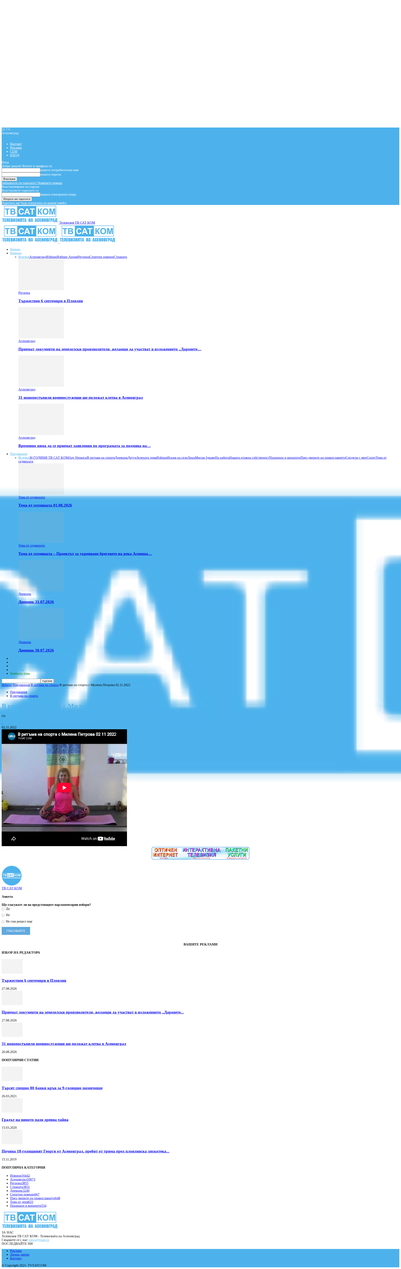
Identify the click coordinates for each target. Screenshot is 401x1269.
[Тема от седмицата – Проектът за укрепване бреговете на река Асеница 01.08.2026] (41, 541)
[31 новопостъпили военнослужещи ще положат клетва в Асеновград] (41, 385)
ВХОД (14, 155)
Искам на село (177, 457)
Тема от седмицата (31, 497)
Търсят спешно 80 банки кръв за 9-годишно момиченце (52, 1088)
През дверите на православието (323, 457)
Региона (83, 257)
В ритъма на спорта (101, 457)
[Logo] (30, 242)
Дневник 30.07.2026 (36, 650)
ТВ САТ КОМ (12, 720)
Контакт (16, 144)
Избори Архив (67, 257)
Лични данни (19, 1254)
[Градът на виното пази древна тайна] (12, 1111)
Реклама (16, 147)
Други (132, 457)
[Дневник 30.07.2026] (41, 638)
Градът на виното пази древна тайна (35, 1119)
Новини (16, 253)
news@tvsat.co (39, 1240)
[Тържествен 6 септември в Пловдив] (41, 289)
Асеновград (37, 257)
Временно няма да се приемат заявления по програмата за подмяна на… (84, 446)
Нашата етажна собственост (249, 457)
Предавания (18, 454)
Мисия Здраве (205, 457)
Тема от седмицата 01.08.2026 (45, 505)
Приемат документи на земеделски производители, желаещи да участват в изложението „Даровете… (109, 349)
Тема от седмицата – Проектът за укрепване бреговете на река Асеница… (85, 553)
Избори (51, 257)
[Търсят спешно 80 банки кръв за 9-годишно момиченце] (12, 1080)
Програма (17, 669)
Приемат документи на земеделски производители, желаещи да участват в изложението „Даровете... (93, 1012)
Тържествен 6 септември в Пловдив (50, 301)
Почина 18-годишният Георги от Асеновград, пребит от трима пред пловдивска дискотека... (85, 1151)
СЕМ (13, 151)
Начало (15, 249)
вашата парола (50, 174)
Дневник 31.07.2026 (36, 602)
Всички (23, 257)
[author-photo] (12, 884)
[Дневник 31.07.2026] (41, 590)
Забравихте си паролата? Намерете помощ (32, 183)
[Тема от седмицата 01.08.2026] (41, 493)
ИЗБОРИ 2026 (20, 658)
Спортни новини (101, 257)
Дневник (121, 457)
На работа (222, 457)
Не (7, 915)
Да (7, 908)
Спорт (371, 457)
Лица (191, 457)
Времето (16, 662)
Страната (120, 257)
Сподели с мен (356, 457)
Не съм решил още (18, 921)
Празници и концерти (285, 457)
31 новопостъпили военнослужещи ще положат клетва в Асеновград (80, 397)
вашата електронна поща (58, 194)
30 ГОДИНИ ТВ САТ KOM (49, 457)
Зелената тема (146, 457)
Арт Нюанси (78, 457)
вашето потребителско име (59, 170)
